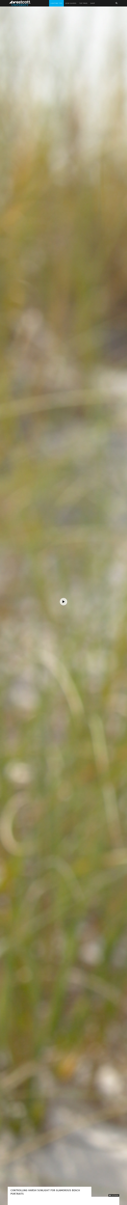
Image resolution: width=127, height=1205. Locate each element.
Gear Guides (70, 3)
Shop (92, 3)
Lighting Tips (56, 3)
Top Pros (83, 3)
